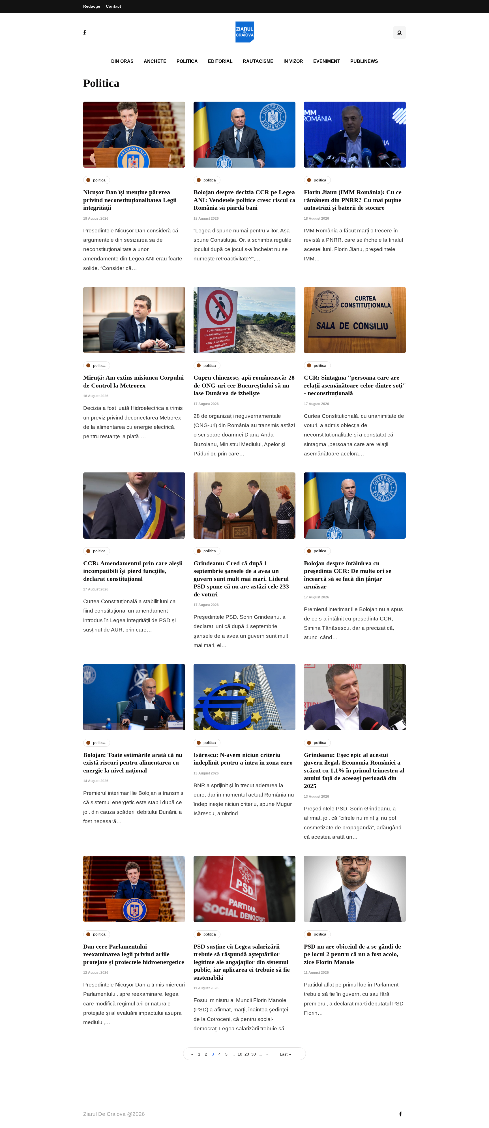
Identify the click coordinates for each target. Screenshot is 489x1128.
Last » (285, 1054)
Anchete (155, 61)
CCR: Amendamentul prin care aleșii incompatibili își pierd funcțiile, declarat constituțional (133, 571)
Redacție (91, 6)
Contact (113, 6)
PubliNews (364, 61)
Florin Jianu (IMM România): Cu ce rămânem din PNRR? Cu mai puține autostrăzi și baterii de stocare (353, 200)
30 (253, 1054)
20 (246, 1054)
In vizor (293, 61)
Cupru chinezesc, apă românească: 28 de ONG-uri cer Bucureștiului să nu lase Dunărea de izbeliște (244, 385)
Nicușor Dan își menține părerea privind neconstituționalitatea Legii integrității (130, 200)
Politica (187, 61)
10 (240, 1054)
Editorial (220, 61)
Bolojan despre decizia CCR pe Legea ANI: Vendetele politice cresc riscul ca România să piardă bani (244, 200)
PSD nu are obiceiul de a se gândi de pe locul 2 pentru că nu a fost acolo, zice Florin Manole (352, 954)
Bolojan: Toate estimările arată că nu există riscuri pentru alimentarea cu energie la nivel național (132, 762)
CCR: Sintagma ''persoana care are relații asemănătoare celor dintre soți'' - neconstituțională (355, 385)
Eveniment (326, 61)
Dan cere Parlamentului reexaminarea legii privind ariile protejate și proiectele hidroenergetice (133, 954)
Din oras (122, 61)
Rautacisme (258, 61)
